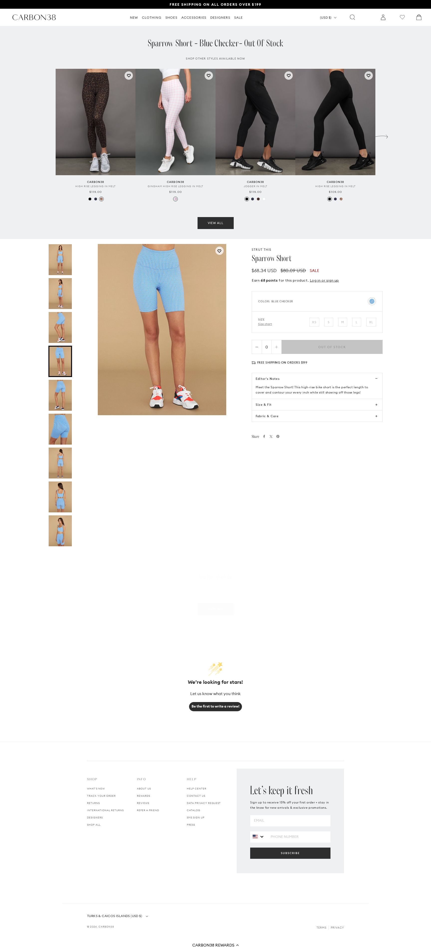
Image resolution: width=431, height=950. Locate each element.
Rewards (143, 795)
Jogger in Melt (255, 186)
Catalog (193, 810)
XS (314, 322)
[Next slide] (381, 135)
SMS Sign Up (196, 817)
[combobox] (258, 836)
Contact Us (196, 795)
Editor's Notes (268, 379)
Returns (93, 803)
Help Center (196, 788)
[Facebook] (264, 436)
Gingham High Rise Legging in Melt (175, 186)
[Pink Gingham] (175, 199)
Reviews (143, 803)
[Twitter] (271, 436)
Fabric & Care (267, 416)
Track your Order (101, 795)
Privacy (337, 927)
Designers (95, 817)
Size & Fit (264, 404)
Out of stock (332, 347)
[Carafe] (258, 199)
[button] (215, 945)
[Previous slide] (49, 135)
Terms (321, 927)
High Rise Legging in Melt (95, 186)
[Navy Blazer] (95, 199)
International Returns (105, 810)
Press (191, 824)
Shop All (94, 824)
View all (215, 223)
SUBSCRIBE (290, 853)
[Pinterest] (277, 436)
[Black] (90, 199)
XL (371, 322)
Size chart (265, 324)
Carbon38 (106, 926)
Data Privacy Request (204, 803)
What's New (96, 788)
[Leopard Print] (101, 199)
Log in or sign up (324, 280)
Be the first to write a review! (215, 706)
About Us (144, 788)
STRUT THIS (261, 249)
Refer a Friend (148, 810)
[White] (264, 199)
